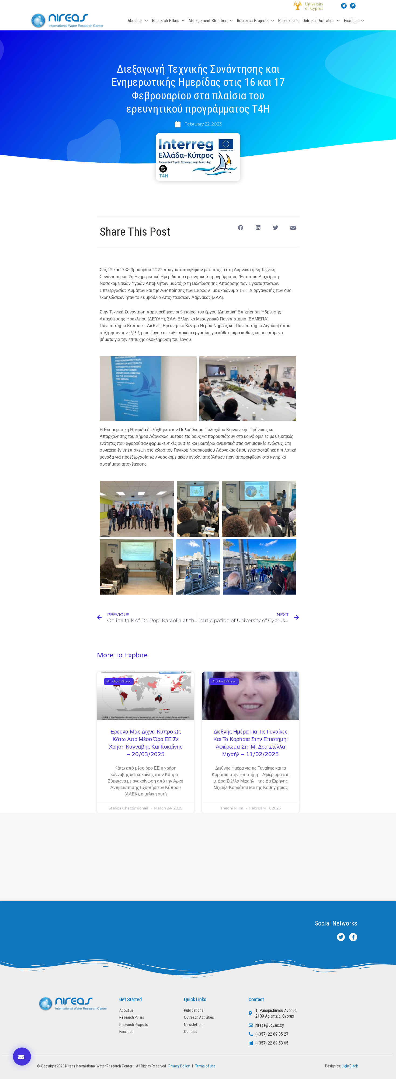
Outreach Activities (318, 20)
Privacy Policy (178, 1066)
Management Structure (208, 20)
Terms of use (205, 1066)
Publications (288, 20)
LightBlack (350, 1066)
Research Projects (253, 20)
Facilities (351, 20)
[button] (240, 228)
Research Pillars (165, 20)
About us (135, 20)
